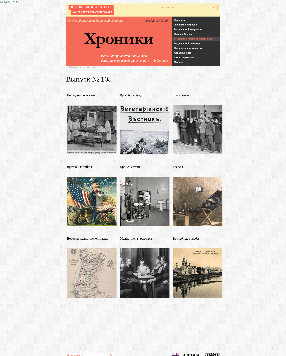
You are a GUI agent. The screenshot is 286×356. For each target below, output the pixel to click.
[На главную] (119, 40)
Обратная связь (182, 53)
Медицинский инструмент (188, 29)
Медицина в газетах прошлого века (193, 39)
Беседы (178, 166)
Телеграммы (181, 95)
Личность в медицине (185, 24)
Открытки (180, 20)
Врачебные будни (132, 95)
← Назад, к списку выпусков (80, 67)
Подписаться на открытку (188, 48)
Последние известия (81, 95)
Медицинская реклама (136, 238)
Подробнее (160, 60)
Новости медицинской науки (87, 238)
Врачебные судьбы (186, 238)
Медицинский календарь (187, 43)
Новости (178, 62)
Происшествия (130, 166)
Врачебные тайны (79, 166)
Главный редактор (184, 57)
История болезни (183, 34)
